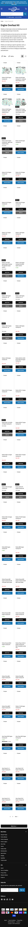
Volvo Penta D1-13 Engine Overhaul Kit (6, 769)
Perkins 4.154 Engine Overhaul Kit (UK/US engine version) (20, 264)
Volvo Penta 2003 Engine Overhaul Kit (21, 737)
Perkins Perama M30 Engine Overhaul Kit (6, 613)
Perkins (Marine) (4, 837)
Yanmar (2, 846)
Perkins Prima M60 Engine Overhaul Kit (20, 676)
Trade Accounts (4, 860)
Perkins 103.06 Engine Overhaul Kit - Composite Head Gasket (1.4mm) (21, 79)
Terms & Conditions (4, 870)
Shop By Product (4, 834)
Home (2, 21)
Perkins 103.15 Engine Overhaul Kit (20, 173)
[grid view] (22, 56)
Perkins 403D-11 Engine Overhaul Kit (7, 455)
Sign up (22, 890)
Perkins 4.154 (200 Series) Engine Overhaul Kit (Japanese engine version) (7, 265)
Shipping (2, 855)
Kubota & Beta (3, 848)
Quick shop (7, 85)
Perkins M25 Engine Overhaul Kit (6, 547)
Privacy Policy (3, 872)
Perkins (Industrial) (4, 839)
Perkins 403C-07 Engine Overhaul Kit (7, 391)
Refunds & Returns (4, 875)
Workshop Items (4, 851)
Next (16, 816)
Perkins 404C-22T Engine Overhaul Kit (20, 487)
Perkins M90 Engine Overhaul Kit (20, 547)
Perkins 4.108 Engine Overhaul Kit (20, 233)
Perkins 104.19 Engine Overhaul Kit (6, 203)
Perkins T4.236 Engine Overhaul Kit (20, 707)
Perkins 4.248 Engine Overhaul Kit (6, 358)
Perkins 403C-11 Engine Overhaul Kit (21, 391)
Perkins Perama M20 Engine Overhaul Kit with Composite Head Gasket (7, 580)
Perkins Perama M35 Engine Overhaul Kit (20, 613)
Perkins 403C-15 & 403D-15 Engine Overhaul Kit (7, 423)
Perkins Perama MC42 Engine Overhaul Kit (6, 643)
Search (2, 868)
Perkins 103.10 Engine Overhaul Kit (6, 173)
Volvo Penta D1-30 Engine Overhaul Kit (6, 799)
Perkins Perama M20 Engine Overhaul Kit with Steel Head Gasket (21, 580)
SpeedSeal (3, 858)
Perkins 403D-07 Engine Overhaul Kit (21, 423)
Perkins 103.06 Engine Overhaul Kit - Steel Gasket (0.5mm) (6, 110)
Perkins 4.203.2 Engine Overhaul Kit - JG (6, 326)
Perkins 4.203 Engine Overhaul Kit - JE (20, 296)
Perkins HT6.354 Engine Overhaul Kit (21, 517)
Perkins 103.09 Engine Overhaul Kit (20, 141)
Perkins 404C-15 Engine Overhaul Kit (21, 455)
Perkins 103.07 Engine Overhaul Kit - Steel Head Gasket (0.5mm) (7, 142)
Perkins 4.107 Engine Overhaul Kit (6, 233)
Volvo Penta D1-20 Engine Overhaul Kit (20, 769)
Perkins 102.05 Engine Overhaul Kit (6, 78)
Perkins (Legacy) (4, 841)
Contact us (3, 877)
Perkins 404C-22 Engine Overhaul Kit (7, 487)
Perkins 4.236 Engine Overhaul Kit (20, 326)
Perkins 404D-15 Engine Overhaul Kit (7, 517)
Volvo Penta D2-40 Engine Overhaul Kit (20, 799)
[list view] (25, 56)
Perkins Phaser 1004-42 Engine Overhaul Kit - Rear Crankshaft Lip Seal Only (21, 645)
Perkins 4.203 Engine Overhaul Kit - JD (6, 296)
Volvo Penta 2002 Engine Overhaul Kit (7, 737)
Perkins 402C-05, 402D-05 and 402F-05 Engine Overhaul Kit (20, 359)
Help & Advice (3, 853)
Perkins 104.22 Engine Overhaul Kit (20, 203)
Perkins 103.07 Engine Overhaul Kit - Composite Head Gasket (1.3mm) (21, 110)
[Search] (25, 14)
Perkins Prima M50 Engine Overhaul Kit (6, 676)
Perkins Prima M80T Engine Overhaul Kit (6, 707)
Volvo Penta (3, 844)
